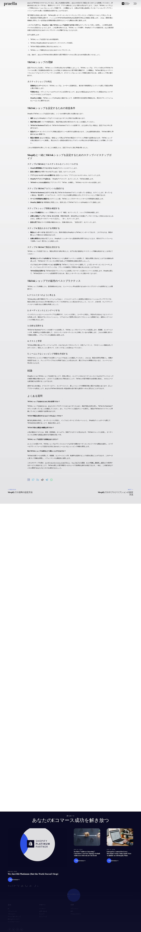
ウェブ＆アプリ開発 (78, 523)
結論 (31, 47)
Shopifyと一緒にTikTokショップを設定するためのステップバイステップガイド (56, 40)
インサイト (110, 2)
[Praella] (15, 4)
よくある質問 (34, 50)
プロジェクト (100, 2)
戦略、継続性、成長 (97, 523)
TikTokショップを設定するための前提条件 (44, 36)
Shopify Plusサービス (71, 2)
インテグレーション (87, 2)
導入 (31, 29)
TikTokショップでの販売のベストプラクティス (45, 43)
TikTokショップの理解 (37, 32)
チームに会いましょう (55, 2)
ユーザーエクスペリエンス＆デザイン (57, 523)
